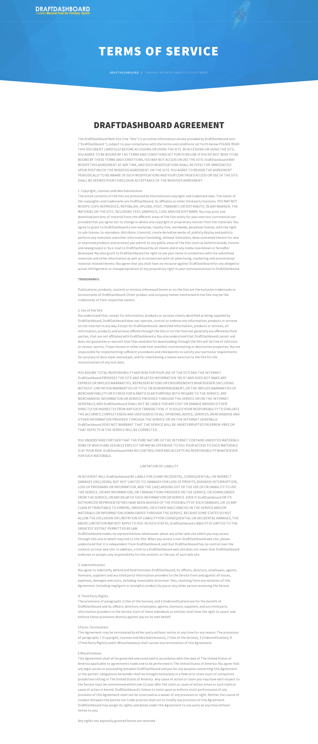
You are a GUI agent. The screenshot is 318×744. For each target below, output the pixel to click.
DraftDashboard (124, 72)
